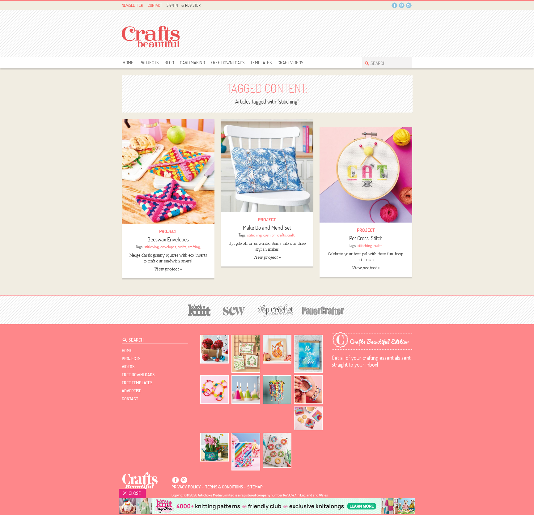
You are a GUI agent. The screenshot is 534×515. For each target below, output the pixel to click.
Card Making (192, 63)
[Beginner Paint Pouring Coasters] (308, 418)
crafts (182, 246)
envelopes (168, 246)
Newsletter (132, 5)
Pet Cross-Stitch (366, 238)
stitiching (151, 246)
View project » (168, 269)
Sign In (172, 5)
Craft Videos (290, 63)
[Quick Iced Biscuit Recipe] (277, 450)
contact (130, 399)
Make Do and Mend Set (267, 227)
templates (261, 63)
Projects (149, 63)
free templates (137, 382)
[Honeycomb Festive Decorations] (214, 349)
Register (193, 5)
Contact (155, 5)
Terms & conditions (224, 487)
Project (168, 231)
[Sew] (234, 310)
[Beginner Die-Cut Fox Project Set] (277, 349)
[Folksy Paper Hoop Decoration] (277, 390)
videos (128, 366)
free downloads (227, 63)
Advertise (131, 391)
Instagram (409, 5)
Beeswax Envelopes (168, 239)
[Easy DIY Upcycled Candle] (246, 389)
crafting (194, 246)
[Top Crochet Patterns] (274, 310)
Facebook (394, 5)
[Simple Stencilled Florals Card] (246, 451)
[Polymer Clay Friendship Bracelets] (308, 389)
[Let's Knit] (199, 309)
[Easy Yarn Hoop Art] (214, 389)
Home (128, 63)
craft (291, 234)
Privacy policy (186, 487)
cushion (269, 234)
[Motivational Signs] (308, 353)
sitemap (255, 487)
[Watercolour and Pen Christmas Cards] (246, 353)
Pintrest (402, 5)
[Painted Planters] (214, 447)
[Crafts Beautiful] (140, 480)
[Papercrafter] (323, 310)
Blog (169, 63)
